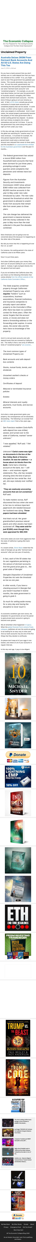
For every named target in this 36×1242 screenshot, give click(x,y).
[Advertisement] (18, 20)
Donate (26, 1224)
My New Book (5, 1224)
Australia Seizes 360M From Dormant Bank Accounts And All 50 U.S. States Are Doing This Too (16, 61)
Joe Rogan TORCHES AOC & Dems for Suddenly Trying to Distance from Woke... (23, 1131)
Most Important (18, 1230)
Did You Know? (27, 1227)
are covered (26, 345)
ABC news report (9, 421)
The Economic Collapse (18, 41)
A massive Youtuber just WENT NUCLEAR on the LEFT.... (23, 1139)
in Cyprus (28, 625)
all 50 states (14, 102)
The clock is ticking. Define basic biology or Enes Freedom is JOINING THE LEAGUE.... (23, 1121)
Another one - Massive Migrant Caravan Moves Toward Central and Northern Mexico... (23, 1159)
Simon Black (18, 548)
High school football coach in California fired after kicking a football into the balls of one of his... (23, 1150)
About (32, 1224)
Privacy (6, 1227)
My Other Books (17, 1224)
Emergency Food (15, 1227)
